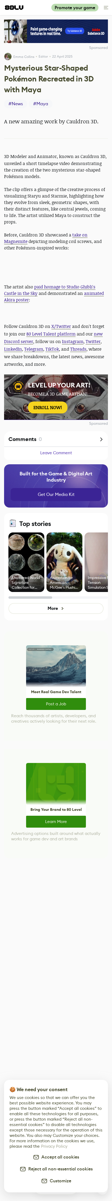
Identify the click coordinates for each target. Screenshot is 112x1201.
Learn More (56, 821)
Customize (59, 1181)
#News (15, 104)
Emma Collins (23, 57)
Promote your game (75, 8)
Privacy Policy (54, 1146)
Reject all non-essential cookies (59, 1169)
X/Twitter (61, 326)
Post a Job (56, 703)
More (53, 608)
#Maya (40, 104)
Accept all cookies (59, 1157)
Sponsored (98, 423)
